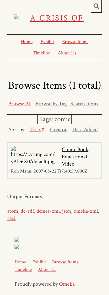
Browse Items (75, 42)
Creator (58, 129)
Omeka (66, 284)
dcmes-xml (48, 211)
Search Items (84, 103)
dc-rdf (27, 211)
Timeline (41, 53)
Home (27, 42)
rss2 (11, 218)
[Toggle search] (96, 6)
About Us (67, 53)
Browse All (19, 103)
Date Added (85, 129)
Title (35, 129)
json (66, 211)
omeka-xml (86, 211)
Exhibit (47, 42)
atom (12, 211)
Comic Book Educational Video (75, 156)
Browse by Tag (51, 103)
